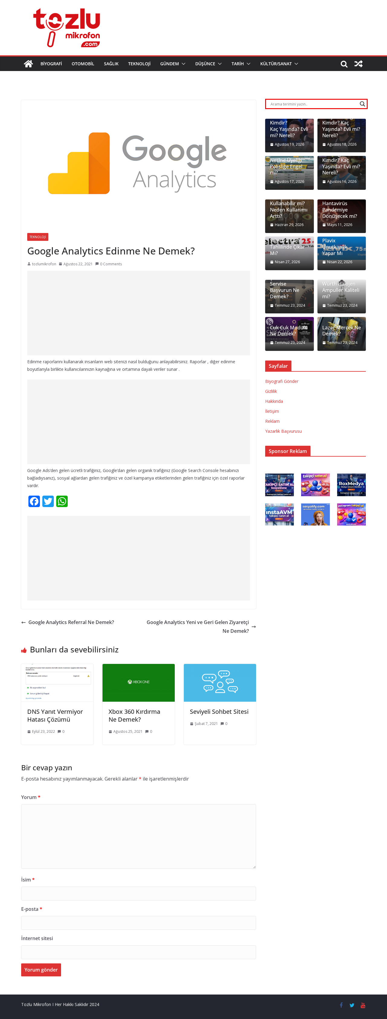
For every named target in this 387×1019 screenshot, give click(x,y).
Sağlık (111, 63)
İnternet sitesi (37, 938)
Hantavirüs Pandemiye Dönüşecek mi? (339, 209)
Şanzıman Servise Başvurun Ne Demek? (284, 287)
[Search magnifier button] (362, 104)
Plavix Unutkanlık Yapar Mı (334, 247)
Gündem (169, 63)
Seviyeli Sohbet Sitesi (219, 711)
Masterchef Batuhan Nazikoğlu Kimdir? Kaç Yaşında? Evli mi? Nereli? (341, 157)
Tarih (238, 63)
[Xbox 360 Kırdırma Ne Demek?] (138, 668)
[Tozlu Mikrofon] (28, 64)
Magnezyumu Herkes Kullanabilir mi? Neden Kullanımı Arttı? (288, 203)
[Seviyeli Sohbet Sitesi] (220, 668)
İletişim (272, 411)
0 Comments (111, 264)
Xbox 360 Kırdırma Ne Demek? (134, 715)
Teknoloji (139, 63)
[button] (182, 64)
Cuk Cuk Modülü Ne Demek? (289, 331)
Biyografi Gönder (281, 381)
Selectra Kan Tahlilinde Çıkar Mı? (287, 247)
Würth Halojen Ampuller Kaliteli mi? (340, 290)
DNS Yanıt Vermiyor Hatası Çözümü (55, 715)
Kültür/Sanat (276, 63)
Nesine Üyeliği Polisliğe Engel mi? (286, 166)
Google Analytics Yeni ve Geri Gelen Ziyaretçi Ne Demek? (198, 626)
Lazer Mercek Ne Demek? (341, 331)
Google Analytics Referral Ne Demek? (71, 622)
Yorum (31, 797)
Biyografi (51, 63)
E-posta (31, 909)
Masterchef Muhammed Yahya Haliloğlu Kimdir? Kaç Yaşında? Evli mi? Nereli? (341, 120)
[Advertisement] (138, 313)
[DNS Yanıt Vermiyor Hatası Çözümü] (57, 668)
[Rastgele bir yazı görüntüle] (358, 64)
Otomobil (83, 63)
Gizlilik (271, 391)
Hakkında (274, 401)
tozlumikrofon (44, 264)
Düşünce (205, 63)
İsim (28, 879)
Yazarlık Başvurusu (283, 431)
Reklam (272, 421)
